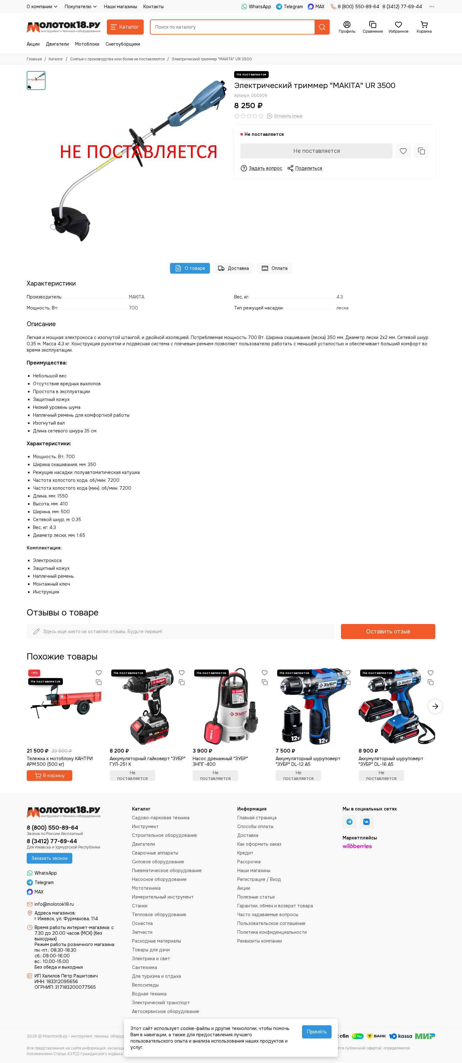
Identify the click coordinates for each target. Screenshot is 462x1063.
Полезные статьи (256, 897)
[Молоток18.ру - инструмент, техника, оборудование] (64, 27)
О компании (39, 6)
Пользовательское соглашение (271, 923)
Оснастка (142, 923)
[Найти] (322, 27)
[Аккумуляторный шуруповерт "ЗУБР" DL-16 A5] (397, 706)
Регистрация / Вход (259, 879)
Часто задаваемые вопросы (267, 914)
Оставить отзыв (388, 631)
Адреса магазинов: (55, 913)
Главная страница (257, 818)
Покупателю (78, 6)
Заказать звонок (49, 858)
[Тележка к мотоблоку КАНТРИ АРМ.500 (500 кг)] (65, 706)
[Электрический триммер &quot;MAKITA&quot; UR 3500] (138, 160)
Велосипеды (145, 985)
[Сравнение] (421, 151)
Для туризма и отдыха (156, 976)
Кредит (245, 853)
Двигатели (57, 44)
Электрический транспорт (161, 1002)
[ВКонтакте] (366, 822)
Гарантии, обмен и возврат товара (275, 906)
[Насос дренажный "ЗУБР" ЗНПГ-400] (231, 706)
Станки (139, 906)
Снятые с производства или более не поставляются (117, 59)
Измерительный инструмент (163, 897)
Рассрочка (249, 862)
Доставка (238, 268)
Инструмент (145, 826)
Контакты (153, 6)
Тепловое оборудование (159, 914)
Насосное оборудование (159, 879)
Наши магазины (120, 6)
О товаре (195, 268)
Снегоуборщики (123, 44)
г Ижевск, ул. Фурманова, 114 (66, 918)
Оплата (280, 268)
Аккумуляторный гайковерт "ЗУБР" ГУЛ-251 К (147, 761)
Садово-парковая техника (161, 818)
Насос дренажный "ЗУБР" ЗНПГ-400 (220, 761)
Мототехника (146, 888)
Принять (317, 1031)
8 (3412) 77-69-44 (402, 6)
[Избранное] (403, 151)
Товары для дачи (151, 950)
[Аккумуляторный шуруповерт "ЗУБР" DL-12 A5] (314, 706)
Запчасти (142, 932)
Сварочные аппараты (155, 853)
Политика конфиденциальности (272, 932)
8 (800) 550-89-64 (358, 6)
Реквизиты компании (259, 941)
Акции (33, 44)
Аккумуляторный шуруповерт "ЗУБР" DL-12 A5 (308, 761)
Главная (34, 59)
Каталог (56, 59)
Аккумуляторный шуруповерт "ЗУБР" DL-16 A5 (391, 761)
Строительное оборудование (164, 835)
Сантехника (144, 967)
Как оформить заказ (259, 844)
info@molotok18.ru (54, 904)
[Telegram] (349, 822)
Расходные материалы (156, 941)
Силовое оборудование (158, 862)
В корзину (54, 775)
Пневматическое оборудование (167, 870)
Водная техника (149, 994)
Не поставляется (316, 150)
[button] (27, 706)
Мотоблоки (87, 44)
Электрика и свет (151, 958)
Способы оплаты (255, 826)
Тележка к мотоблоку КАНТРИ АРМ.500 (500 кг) (60, 761)
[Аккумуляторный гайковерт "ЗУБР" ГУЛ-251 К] (148, 706)
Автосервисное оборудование (165, 1011)
